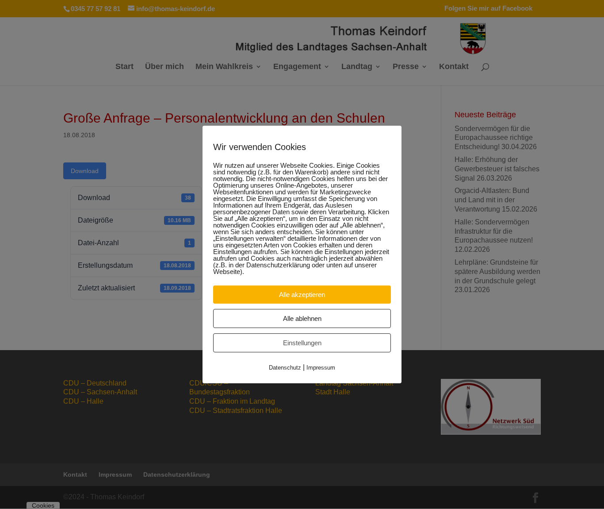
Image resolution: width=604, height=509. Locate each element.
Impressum (320, 367)
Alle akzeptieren (302, 294)
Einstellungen (302, 343)
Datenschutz (285, 367)
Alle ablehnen (302, 318)
